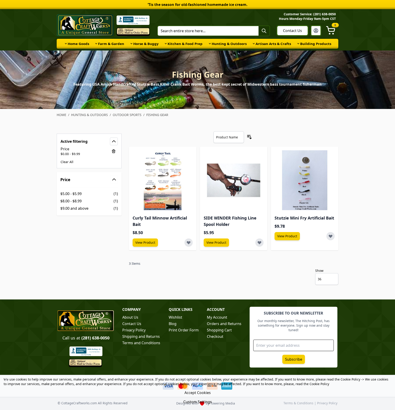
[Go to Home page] (85, 25)
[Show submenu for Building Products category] (298, 43)
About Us (130, 317)
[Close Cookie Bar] (6, 380)
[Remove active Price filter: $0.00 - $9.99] (113, 151)
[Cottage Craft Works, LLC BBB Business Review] (86, 351)
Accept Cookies (197, 392)
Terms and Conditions (141, 342)
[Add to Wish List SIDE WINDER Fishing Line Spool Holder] (259, 242)
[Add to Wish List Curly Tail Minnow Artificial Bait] (188, 242)
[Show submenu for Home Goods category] (66, 43)
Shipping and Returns (141, 336)
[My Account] (315, 30)
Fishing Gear (157, 115)
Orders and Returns (224, 323)
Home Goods (78, 43)
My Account (217, 317)
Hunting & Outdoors (229, 43)
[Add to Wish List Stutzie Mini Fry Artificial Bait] (330, 236)
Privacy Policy (134, 330)
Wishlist (175, 317)
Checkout (215, 336)
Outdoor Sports (127, 115)
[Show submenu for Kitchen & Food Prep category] (166, 43)
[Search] (264, 31)
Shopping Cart (219, 330)
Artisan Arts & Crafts (273, 43)
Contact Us (292, 30)
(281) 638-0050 (95, 338)
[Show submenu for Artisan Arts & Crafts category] (254, 43)
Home (61, 115)
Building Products (315, 43)
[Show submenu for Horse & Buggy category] (131, 43)
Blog (172, 323)
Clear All (67, 162)
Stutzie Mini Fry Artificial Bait (304, 218)
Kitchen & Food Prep (185, 43)
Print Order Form (184, 330)
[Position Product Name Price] (229, 137)
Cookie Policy (350, 379)
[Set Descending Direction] (249, 137)
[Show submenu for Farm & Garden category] (96, 43)
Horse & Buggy (146, 43)
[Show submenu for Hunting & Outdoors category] (210, 43)
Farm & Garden (111, 43)
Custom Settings (197, 401)
